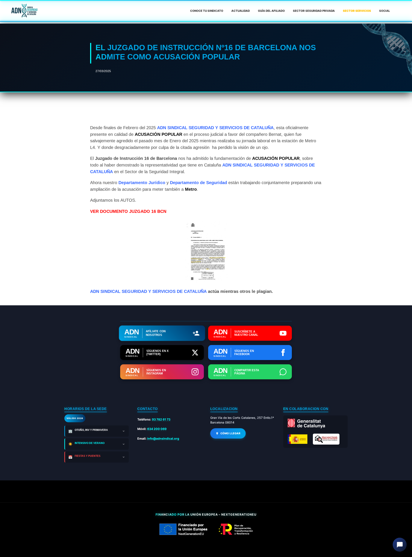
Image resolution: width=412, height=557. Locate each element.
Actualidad (240, 10)
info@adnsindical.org (163, 438)
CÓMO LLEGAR (230, 433)
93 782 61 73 (161, 419)
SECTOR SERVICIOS (357, 10)
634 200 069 (157, 429)
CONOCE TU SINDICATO (206, 10)
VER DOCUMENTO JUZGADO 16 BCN (128, 211)
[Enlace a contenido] (24, 10)
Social (384, 10)
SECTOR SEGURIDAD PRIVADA (314, 10)
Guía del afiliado (271, 10)
